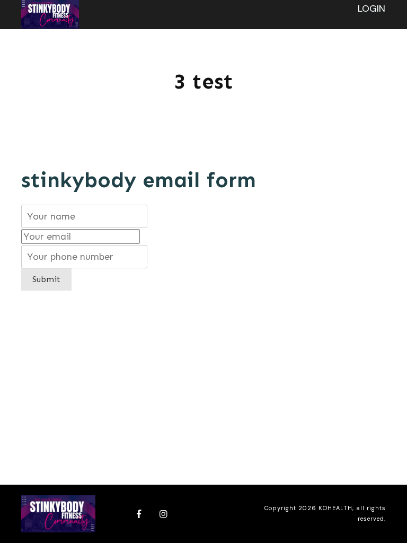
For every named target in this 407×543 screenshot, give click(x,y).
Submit (46, 279)
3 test (203, 81)
